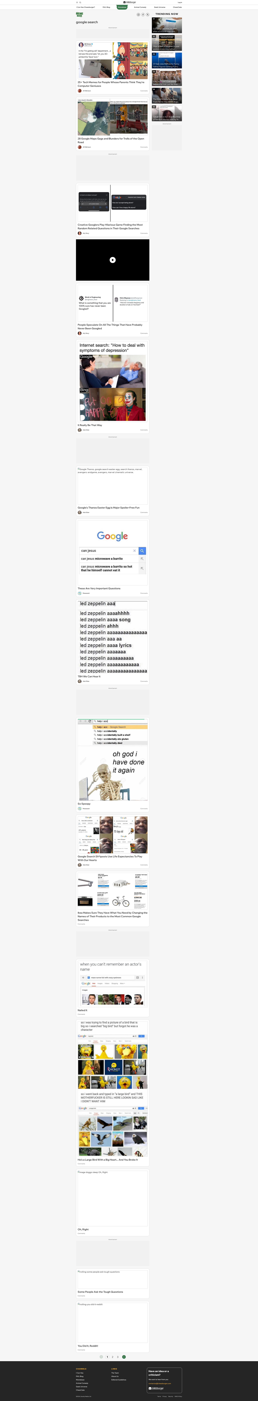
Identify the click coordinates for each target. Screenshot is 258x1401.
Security (170, 1396)
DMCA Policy (178, 1396)
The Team (115, 1373)
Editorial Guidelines (118, 1380)
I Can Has (79, 1373)
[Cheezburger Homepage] (129, 2)
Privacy (165, 1396)
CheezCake (80, 1390)
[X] (147, 14)
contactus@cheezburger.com (160, 1383)
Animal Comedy (82, 1383)
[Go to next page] (124, 1357)
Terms (159, 1396)
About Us (115, 1376)
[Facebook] (143, 14)
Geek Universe (81, 1387)
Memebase (80, 1380)
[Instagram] (138, 14)
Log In (180, 2)
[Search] (80, 2)
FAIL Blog (79, 1376)
